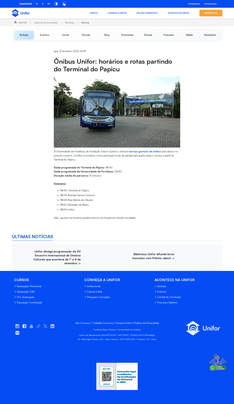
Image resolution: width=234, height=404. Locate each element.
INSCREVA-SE (211, 13)
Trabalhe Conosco (103, 323)
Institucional (93, 286)
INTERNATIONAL (194, 4)
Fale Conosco (83, 323)
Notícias (69, 22)
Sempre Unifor (124, 323)
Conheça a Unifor (117, 13)
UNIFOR (22, 22)
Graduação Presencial (29, 286)
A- (37, 3)
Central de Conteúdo (46, 22)
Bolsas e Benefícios (147, 13)
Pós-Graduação (26, 297)
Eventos (161, 291)
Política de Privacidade (146, 323)
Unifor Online (210, 4)
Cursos (93, 13)
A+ (49, 3)
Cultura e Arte (94, 291)
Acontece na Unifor (178, 13)
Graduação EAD (26, 291)
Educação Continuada (29, 302)
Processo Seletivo (167, 302)
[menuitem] (24, 35)
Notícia (85, 22)
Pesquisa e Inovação (98, 297)
